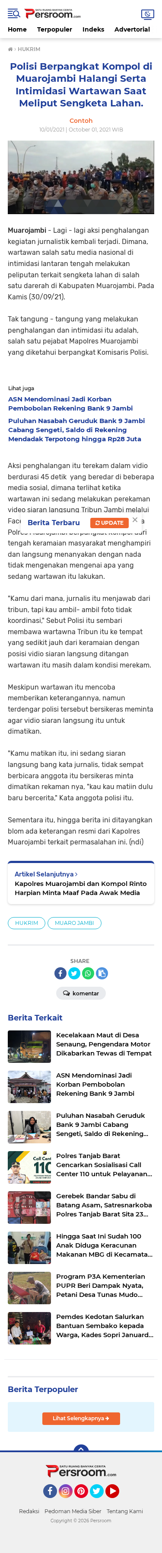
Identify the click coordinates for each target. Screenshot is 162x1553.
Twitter (100, 1502)
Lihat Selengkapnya (79, 1418)
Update (112, 523)
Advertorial (132, 29)
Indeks (93, 29)
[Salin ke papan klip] (102, 973)
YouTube (118, 1502)
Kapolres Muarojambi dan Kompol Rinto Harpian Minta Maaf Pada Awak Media (81, 888)
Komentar (85, 993)
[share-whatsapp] (88, 973)
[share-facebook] (60, 973)
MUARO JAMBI (74, 923)
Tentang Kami (125, 1511)
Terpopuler (54, 29)
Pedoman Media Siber (73, 1511)
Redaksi (29, 1511)
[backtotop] (81, 1452)
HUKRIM (26, 923)
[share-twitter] (74, 973)
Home (17, 29)
